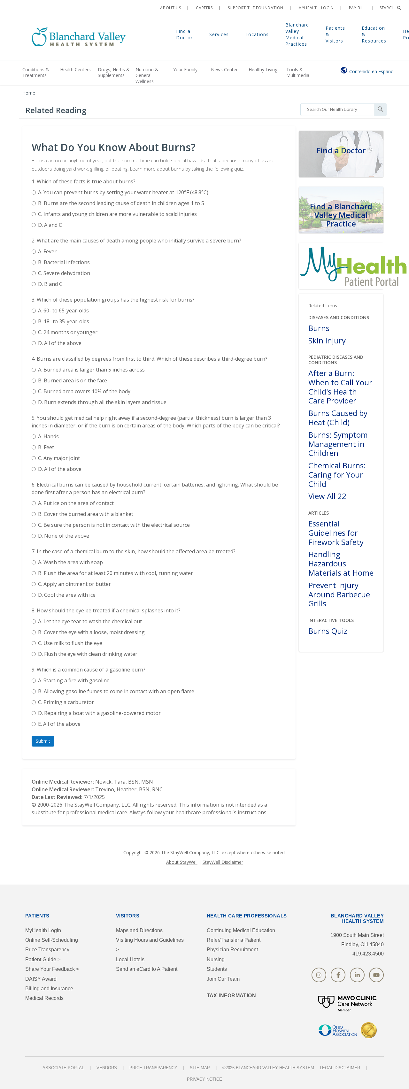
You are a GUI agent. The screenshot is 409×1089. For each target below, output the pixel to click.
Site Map (200, 1067)
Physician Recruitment (232, 949)
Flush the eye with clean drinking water (87, 653)
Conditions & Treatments (35, 72)
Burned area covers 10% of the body (84, 391)
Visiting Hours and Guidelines (150, 944)
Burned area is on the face (72, 380)
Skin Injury (327, 340)
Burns (318, 328)
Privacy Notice (204, 1079)
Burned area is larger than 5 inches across (91, 369)
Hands (48, 436)
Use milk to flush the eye (70, 643)
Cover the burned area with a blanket (85, 514)
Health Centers (75, 69)
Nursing (216, 959)
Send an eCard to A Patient (146, 969)
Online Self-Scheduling (51, 940)
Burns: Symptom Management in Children (338, 444)
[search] (337, 108)
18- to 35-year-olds (63, 321)
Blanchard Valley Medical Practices (297, 34)
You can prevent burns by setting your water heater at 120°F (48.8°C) (123, 192)
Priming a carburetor (66, 702)
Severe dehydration (64, 273)
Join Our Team (223, 979)
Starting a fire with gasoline (74, 680)
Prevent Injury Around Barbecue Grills (339, 594)
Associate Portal (63, 1067)
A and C (50, 224)
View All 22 (327, 496)
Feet (46, 447)
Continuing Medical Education (241, 930)
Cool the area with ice (67, 594)
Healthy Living (263, 69)
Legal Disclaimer (340, 1067)
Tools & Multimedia (297, 72)
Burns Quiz (327, 631)
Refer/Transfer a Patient (233, 940)
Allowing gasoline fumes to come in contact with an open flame (116, 691)
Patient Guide (42, 959)
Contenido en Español (372, 71)
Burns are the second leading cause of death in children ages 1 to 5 (121, 203)
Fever (47, 251)
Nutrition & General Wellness (146, 75)
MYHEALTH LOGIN (315, 8)
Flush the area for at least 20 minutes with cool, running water (115, 573)
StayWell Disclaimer (223, 862)
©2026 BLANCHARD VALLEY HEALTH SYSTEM (268, 1067)
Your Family (185, 69)
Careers (204, 8)
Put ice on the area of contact (76, 503)
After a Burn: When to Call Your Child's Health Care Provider (340, 387)
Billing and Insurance (49, 988)
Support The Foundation (255, 8)
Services (219, 34)
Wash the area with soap (70, 562)
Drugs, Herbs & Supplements (114, 72)
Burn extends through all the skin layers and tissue (102, 402)
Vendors (106, 1067)
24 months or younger (67, 332)
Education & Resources (374, 34)
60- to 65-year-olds (63, 310)
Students (217, 969)
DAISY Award (41, 979)
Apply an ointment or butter (74, 583)
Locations (257, 34)
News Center (224, 69)
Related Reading (56, 110)
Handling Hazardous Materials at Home (341, 563)
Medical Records (44, 998)
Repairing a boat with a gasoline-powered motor (99, 713)
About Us (170, 8)
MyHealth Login (43, 930)
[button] (43, 741)
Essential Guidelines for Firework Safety (336, 533)
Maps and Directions (139, 930)
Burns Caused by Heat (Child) (337, 418)
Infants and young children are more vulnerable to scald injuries (117, 214)
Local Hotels (130, 959)
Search (388, 8)
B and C (50, 284)
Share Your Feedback (52, 969)
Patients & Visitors (335, 34)
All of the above (59, 343)
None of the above (63, 535)
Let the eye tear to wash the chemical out (90, 621)
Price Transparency (47, 949)
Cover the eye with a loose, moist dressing (91, 632)
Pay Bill (357, 8)
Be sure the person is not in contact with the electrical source (114, 524)
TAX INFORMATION (231, 995)
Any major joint (59, 458)
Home (28, 93)
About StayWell (181, 862)
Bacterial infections (64, 262)
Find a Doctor (184, 34)
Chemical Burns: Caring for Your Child (337, 474)
